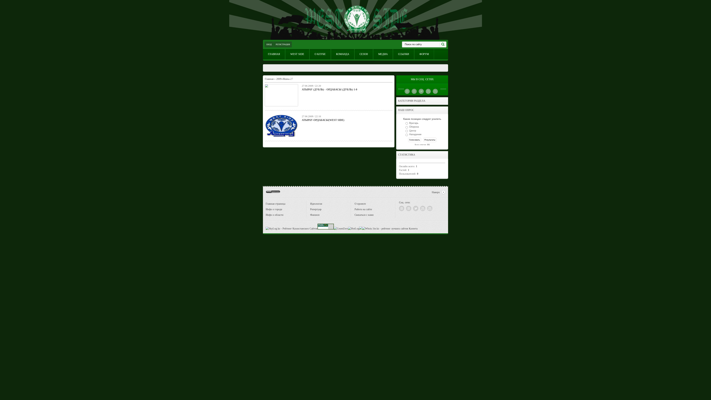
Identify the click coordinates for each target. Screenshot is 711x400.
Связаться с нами (364, 215)
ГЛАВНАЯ (274, 54)
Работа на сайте (363, 209)
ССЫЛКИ (403, 54)
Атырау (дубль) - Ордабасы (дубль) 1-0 (329, 89)
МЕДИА (383, 54)
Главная (269, 79)
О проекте (360, 203)
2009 (278, 79)
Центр (412, 130)
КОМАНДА (342, 54)
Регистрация (283, 44)
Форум (424, 54)
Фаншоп (315, 215)
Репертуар (315, 209)
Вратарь (413, 123)
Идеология (316, 203)
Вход (269, 44)
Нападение (415, 134)
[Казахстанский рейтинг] (360, 228)
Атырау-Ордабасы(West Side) (323, 120)
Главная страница (275, 203)
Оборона (414, 127)
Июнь (286, 79)
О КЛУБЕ (320, 54)
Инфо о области (274, 215)
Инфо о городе (274, 209)
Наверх (436, 192)
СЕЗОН (364, 54)
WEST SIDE (297, 54)
